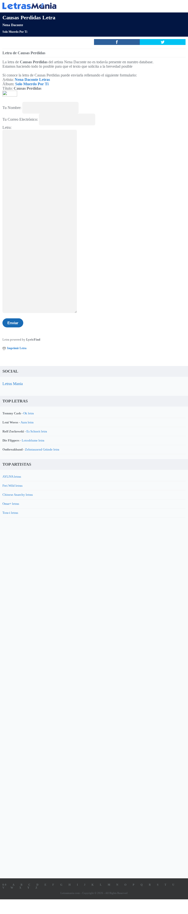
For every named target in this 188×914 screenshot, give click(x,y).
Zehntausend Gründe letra (42, 449)
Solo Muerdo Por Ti (14, 31)
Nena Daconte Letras (32, 79)
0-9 (4, 884)
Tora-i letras (10, 513)
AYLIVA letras (11, 476)
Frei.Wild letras (12, 485)
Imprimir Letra (16, 348)
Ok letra (28, 413)
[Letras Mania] (86, 5)
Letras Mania (12, 384)
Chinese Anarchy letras (17, 494)
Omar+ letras (10, 503)
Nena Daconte (12, 25)
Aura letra (27, 422)
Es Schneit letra (36, 431)
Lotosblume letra (33, 440)
